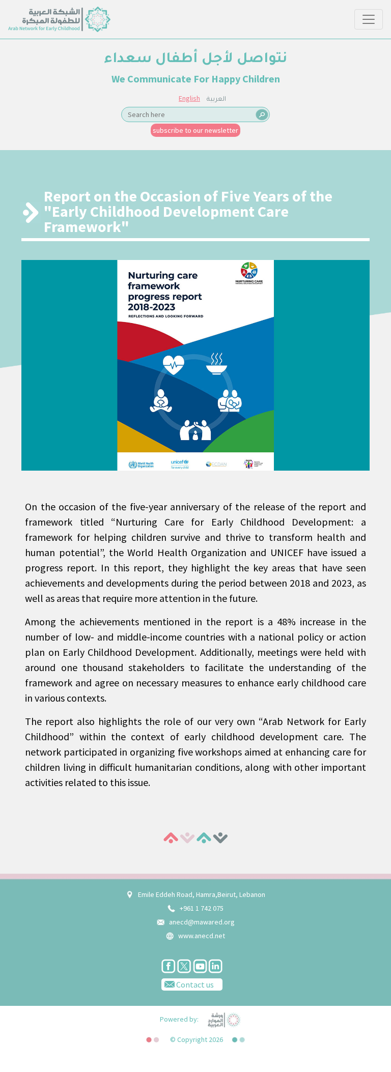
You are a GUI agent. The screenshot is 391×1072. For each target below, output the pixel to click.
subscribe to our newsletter (195, 130)
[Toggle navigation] (368, 19)
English (189, 98)
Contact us (194, 984)
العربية (216, 99)
